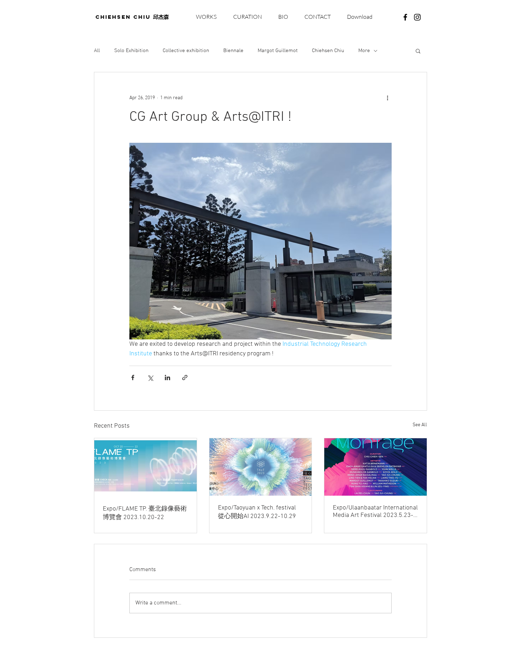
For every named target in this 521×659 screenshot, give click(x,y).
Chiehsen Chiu (328, 50)
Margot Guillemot (278, 50)
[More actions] (387, 98)
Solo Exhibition (131, 50)
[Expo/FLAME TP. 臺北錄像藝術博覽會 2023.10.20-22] (145, 467)
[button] (359, 16)
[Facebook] (405, 17)
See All (420, 425)
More (364, 50)
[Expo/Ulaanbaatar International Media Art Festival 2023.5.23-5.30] (375, 467)
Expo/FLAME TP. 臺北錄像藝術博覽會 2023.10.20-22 (145, 513)
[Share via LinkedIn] (167, 377)
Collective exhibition (186, 50)
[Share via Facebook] (132, 377)
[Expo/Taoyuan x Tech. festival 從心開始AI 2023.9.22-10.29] (260, 467)
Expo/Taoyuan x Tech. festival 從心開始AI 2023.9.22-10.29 (257, 512)
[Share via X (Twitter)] (150, 377)
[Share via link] (184, 377)
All (97, 50)
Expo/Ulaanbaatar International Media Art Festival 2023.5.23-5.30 (375, 511)
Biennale (233, 50)
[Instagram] (417, 17)
